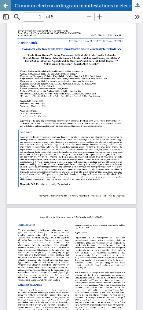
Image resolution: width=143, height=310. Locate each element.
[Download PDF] (137, 5)
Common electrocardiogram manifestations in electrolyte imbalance (79, 5)
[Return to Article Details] (5, 5)
